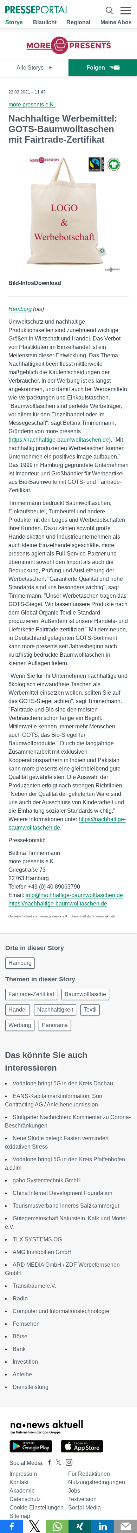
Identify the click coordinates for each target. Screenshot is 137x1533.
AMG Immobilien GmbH (42, 1252)
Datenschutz (25, 1499)
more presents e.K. (31, 105)
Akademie (22, 1491)
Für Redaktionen (89, 1474)
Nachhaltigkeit (55, 1010)
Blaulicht (45, 22)
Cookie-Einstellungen (36, 1508)
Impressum (23, 1474)
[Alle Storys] (68, 53)
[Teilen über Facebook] (11, 1526)
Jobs (74, 1491)
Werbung (19, 1025)
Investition (25, 1362)
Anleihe (22, 1374)
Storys (14, 22)
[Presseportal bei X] (56, 1463)
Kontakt (18, 1482)
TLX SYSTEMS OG (37, 1239)
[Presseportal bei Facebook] (47, 1463)
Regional (78, 22)
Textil (90, 1010)
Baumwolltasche (85, 994)
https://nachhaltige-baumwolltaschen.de (59, 440)
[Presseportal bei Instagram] (66, 1462)
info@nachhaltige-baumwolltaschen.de (74, 895)
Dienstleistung (30, 1387)
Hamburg (20, 309)
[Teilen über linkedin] (102, 1526)
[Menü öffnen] (126, 10)
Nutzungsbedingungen (96, 1482)
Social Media (84, 1508)
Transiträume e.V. (34, 1286)
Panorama (55, 1025)
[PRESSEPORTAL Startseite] (36, 10)
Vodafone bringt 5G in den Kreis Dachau (63, 1083)
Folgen (95, 68)
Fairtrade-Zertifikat (31, 994)
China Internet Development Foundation (62, 1193)
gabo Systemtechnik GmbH (47, 1180)
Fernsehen (26, 1324)
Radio (20, 1298)
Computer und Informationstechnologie (61, 1311)
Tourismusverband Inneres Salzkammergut (66, 1206)
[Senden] (125, 1526)
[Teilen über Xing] (79, 1526)
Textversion (82, 1499)
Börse (20, 1336)
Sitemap (19, 1516)
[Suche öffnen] (109, 10)
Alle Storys (31, 68)
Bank (19, 1349)
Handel (17, 1010)
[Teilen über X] (34, 1526)
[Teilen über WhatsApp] (57, 1526)
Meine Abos (116, 22)
